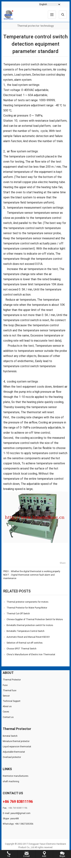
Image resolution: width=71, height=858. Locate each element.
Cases (6, 711)
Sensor (6, 696)
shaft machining (11, 781)
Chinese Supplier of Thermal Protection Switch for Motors (35, 619)
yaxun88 (14, 818)
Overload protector (12, 757)
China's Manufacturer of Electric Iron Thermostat (31, 654)
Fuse (5, 685)
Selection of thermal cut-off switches (25, 643)
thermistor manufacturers (15, 776)
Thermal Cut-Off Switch (18, 613)
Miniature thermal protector (16, 741)
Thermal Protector (12, 679)
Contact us (8, 717)
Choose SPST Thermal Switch (21, 648)
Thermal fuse (9, 690)
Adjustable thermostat (14, 752)
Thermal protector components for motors (27, 602)
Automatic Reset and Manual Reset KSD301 (28, 637)
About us (7, 706)
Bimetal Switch (10, 736)
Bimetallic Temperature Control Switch (25, 631)
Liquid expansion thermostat (17, 746)
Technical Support (11, 701)
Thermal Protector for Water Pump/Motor (27, 607)
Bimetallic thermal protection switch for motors (30, 625)
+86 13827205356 (24, 824)
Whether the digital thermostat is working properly (35, 571)
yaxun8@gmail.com (20, 813)
